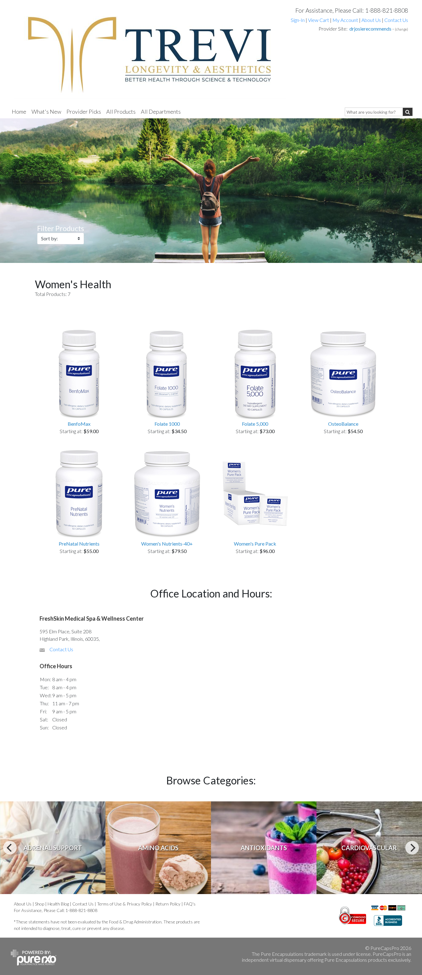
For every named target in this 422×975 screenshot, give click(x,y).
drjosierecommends (370, 29)
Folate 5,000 (255, 424)
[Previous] (10, 848)
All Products (121, 111)
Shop (39, 903)
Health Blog (58, 903)
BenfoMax (79, 424)
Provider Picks (83, 111)
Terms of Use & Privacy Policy (124, 903)
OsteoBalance (343, 424)
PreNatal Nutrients (79, 544)
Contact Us (396, 20)
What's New (46, 111)
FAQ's (190, 903)
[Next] (412, 848)
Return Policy (167, 903)
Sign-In (298, 20)
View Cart (319, 20)
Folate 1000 (167, 424)
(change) (401, 29)
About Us (371, 20)
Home (19, 111)
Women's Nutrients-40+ (167, 544)
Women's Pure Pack (255, 544)
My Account (345, 20)
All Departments (161, 111)
